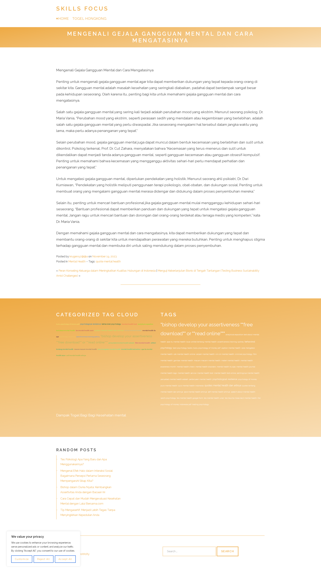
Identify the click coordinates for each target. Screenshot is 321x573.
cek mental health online (184, 354)
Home (63, 18)
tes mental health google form (190, 398)
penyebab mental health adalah (121, 343)
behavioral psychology (111, 324)
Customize (22, 559)
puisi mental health (168, 386)
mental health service (187, 373)
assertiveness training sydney (88, 337)
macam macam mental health (85, 349)
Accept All (65, 559)
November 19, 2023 (104, 256)
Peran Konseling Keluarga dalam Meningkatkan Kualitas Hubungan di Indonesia (107, 270)
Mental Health (77, 261)
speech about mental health (243, 392)
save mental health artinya (195, 392)
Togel (74, 415)
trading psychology (200, 404)
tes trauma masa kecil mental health (241, 398)
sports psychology (168, 398)
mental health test (129, 324)
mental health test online (131, 349)
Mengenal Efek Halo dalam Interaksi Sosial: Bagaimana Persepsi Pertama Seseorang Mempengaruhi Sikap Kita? (86, 475)
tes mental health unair (85, 330)
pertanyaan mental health (200, 379)
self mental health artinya (76, 355)
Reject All (43, 559)
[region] (43, 548)
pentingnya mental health (248, 373)
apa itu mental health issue (178, 342)
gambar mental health (183, 361)
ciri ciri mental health (133, 330)
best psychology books (182, 348)
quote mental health (108, 261)
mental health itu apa (226, 367)
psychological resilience (90, 324)
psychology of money (67, 337)
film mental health (142, 343)
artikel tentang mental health (204, 342)
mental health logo (168, 373)
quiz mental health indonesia (191, 386)
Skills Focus (82, 8)
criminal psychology (243, 354)
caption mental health (231, 348)
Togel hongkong (89, 18)
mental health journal (245, 367)
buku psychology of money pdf (67, 324)
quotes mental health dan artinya (109, 330)
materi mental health (230, 361)
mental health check (186, 367)
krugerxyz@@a (79, 256)
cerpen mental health (205, 354)
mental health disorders (205, 367)
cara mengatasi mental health (109, 349)
